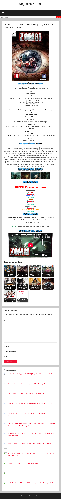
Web (5, 356)
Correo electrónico (10, 351)
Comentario (8, 321)
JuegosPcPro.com (30, 4)
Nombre (6, 346)
